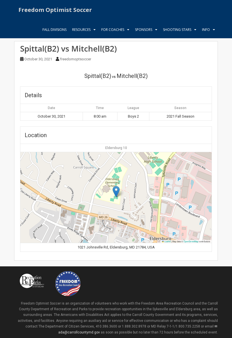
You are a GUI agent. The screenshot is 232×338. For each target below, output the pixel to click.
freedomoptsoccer (75, 59)
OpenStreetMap (191, 241)
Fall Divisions (54, 29)
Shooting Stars (177, 29)
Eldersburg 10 (116, 148)
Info (206, 29)
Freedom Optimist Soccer (55, 10)
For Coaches (112, 29)
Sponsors (143, 29)
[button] (116, 191)
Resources (81, 29)
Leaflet (167, 241)
